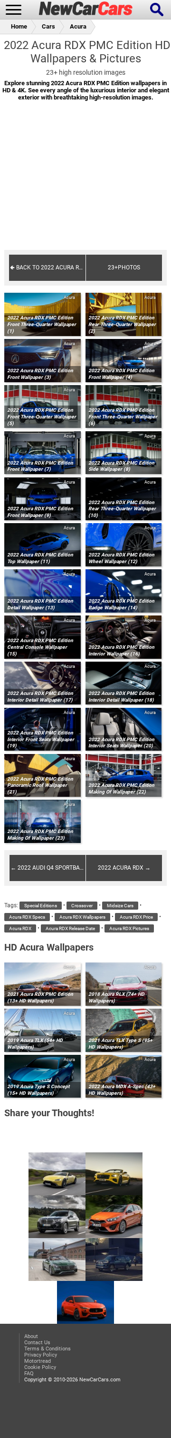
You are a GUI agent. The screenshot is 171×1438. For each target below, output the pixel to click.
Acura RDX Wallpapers (82, 917)
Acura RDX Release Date (70, 928)
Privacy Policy (40, 1355)
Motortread (37, 1361)
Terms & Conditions (47, 1349)
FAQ (29, 1373)
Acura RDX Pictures (129, 928)
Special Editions (40, 905)
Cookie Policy (40, 1367)
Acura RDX (20, 928)
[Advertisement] (85, 181)
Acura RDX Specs (27, 917)
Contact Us (37, 1342)
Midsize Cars (120, 905)
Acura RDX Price (136, 917)
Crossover (82, 905)
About (31, 1336)
